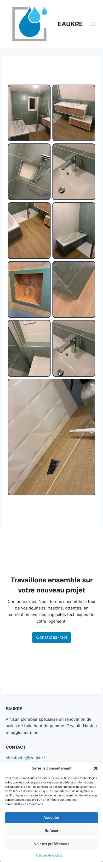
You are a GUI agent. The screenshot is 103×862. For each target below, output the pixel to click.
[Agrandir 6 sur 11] (89, 208)
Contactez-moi (51, 637)
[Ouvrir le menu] (92, 24)
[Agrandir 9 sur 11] (44, 326)
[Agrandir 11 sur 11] (89, 384)
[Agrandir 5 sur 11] (44, 208)
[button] (95, 768)
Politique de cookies (49, 855)
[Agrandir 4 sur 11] (89, 149)
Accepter (51, 817)
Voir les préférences (51, 844)
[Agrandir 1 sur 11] (44, 90)
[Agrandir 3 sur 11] (44, 149)
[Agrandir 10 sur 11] (89, 326)
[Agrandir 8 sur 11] (89, 267)
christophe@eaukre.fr (26, 757)
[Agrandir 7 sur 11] (44, 267)
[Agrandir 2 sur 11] (89, 90)
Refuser (51, 830)
